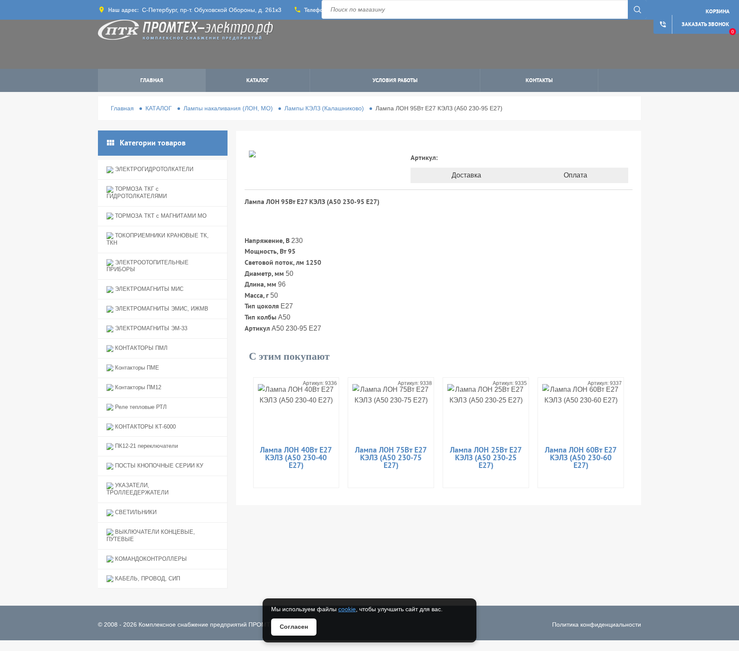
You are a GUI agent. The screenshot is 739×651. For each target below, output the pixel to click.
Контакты (539, 80)
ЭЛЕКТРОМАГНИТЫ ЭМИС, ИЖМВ (160, 308)
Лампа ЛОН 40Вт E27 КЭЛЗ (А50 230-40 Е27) (296, 457)
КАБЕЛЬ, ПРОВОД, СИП (146, 578)
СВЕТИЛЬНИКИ (135, 512)
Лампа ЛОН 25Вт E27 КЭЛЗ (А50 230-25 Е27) (486, 457)
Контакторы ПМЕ (136, 367)
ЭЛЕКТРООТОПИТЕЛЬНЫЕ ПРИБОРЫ (147, 266)
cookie (347, 609)
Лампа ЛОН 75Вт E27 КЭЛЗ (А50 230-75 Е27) (391, 457)
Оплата (575, 175)
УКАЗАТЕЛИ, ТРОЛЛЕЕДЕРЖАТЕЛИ (137, 489)
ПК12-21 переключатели (145, 446)
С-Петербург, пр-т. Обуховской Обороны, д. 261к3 (211, 9)
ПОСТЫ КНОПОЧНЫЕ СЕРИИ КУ (158, 465)
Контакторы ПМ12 (137, 387)
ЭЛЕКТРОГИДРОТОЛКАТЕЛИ (153, 169)
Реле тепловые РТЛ (140, 407)
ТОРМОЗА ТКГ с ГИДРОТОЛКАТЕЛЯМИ (136, 192)
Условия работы (394, 80)
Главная (151, 80)
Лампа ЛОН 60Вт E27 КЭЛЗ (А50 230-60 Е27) (581, 457)
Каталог (257, 80)
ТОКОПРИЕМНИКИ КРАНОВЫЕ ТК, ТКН (157, 239)
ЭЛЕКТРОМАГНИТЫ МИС (148, 289)
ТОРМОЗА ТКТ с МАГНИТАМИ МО (160, 216)
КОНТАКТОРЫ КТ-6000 (144, 426)
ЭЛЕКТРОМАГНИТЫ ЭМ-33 (150, 328)
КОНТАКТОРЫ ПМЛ (140, 348)
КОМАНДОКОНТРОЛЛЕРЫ (150, 559)
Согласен (294, 626)
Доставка (466, 175)
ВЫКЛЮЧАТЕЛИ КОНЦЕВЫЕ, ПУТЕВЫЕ (150, 535)
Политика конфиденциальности (596, 624)
